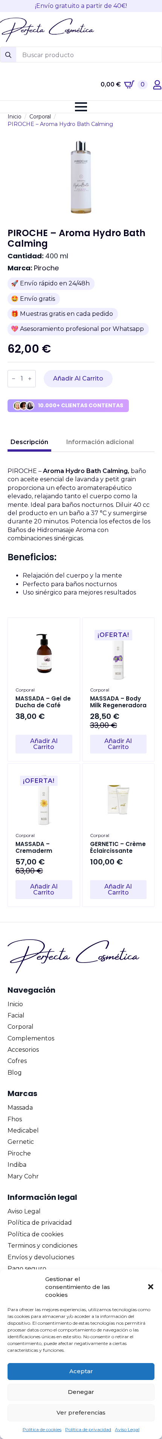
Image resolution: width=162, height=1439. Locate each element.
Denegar (81, 1391)
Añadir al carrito (78, 378)
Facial (16, 1015)
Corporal (40, 116)
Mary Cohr (23, 1176)
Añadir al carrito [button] (44, 744)
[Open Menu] (81, 107)
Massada (20, 1107)
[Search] (8, 55)
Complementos (31, 1038)
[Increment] (30, 378)
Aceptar (81, 1371)
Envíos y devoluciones (41, 1257)
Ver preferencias (81, 1412)
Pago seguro (27, 1268)
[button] (150, 1286)
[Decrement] (13, 378)
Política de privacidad (88, 1429)
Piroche (46, 268)
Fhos (15, 1119)
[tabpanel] (81, 532)
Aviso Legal (127, 1429)
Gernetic (21, 1141)
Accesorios (23, 1049)
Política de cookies (42, 1429)
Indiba (17, 1164)
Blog (15, 1072)
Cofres (17, 1060)
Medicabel (23, 1130)
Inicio (14, 116)
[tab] (29, 442)
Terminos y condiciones (42, 1245)
